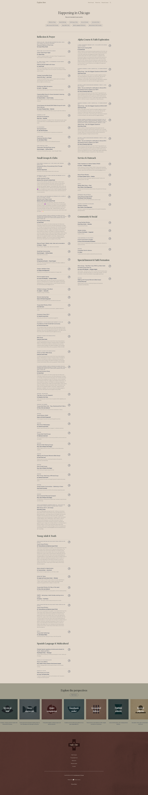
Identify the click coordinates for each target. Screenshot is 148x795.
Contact (74, 766)
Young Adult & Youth (66, 25)
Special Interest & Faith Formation (95, 25)
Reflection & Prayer (52, 22)
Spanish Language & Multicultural (79, 25)
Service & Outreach (84, 22)
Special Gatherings (62, 22)
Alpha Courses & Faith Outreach (52, 25)
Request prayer (105, 2)
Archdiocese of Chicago (79, 775)
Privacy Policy (74, 784)
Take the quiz (91, 2)
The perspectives (74, 757)
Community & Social (95, 22)
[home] (41, 2)
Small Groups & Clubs (74, 22)
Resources (97, 2)
